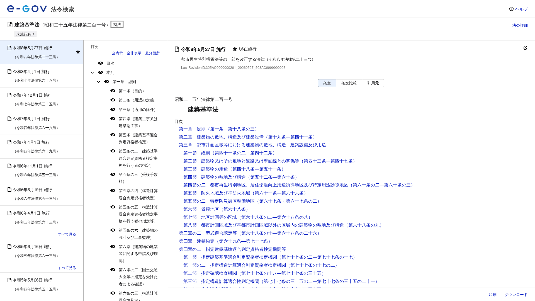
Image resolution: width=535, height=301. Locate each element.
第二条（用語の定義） (138, 100)
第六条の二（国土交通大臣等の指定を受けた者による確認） (138, 276)
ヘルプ (521, 9)
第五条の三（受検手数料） (138, 177)
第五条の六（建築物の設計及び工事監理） (138, 233)
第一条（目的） (132, 90)
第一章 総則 (124, 81)
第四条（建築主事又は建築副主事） (138, 122)
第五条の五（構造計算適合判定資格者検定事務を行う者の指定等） (138, 214)
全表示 (117, 52)
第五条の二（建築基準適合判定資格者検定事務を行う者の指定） (138, 158)
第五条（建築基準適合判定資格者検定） (138, 138)
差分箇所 (152, 52)
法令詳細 (520, 25)
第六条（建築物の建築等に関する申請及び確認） (138, 253)
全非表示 (134, 52)
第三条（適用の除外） (138, 109)
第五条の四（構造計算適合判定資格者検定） (138, 194)
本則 (110, 72)
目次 (110, 63)
